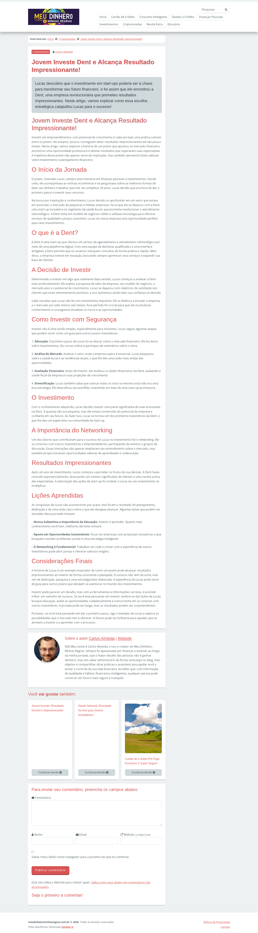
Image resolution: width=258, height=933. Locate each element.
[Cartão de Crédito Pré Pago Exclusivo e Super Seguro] (143, 728)
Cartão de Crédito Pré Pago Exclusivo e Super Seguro (142, 761)
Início (103, 17)
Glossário (173, 24)
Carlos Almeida (64, 51)
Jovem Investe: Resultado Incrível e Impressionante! (48, 708)
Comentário (42, 798)
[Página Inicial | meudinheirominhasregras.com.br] (53, 16)
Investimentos (109, 24)
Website (125, 638)
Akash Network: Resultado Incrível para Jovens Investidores (94, 710)
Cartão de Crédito (123, 17)
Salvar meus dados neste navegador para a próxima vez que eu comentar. (81, 857)
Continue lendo (48, 772)
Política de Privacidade (216, 922)
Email (83, 835)
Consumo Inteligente (153, 17)
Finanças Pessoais (211, 17)
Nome (38, 835)
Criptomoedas (132, 24)
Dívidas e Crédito (183, 17)
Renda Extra (155, 24)
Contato (225, 927)
